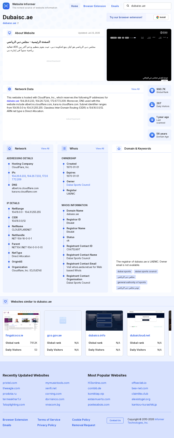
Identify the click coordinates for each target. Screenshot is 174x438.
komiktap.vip (96, 393)
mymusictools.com (57, 382)
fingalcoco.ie (14, 335)
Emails (115, 6)
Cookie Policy (81, 419)
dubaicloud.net (140, 335)
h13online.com (97, 382)
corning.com (53, 393)
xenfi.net (50, 388)
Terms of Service (48, 419)
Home (74, 6)
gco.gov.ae (54, 335)
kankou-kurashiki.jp (144, 404)
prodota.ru (9, 393)
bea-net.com (140, 388)
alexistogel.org (141, 399)
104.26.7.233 (34, 175)
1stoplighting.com (14, 404)
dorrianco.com (54, 399)
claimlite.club (140, 393)
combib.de (94, 388)
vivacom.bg (52, 404)
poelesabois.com (98, 404)
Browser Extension (94, 6)
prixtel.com (10, 382)
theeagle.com (11, 388)
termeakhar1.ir (12, 399)
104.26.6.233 (19, 175)
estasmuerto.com (99, 399)
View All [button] (135, 89)
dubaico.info (97, 335)
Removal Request (83, 425)
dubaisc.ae (9, 23)
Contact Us (115, 420)
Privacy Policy (46, 425)
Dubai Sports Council (78, 184)
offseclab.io (139, 382)
